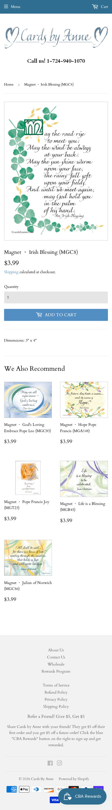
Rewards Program (56, 671)
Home (9, 84)
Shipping (11, 272)
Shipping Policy (56, 706)
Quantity (11, 286)
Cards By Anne (42, 778)
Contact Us (56, 657)
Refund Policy (56, 692)
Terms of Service (56, 685)
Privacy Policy (56, 699)
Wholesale (56, 664)
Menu (15, 6)
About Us (56, 650)
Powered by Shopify (74, 778)
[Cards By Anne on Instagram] (59, 764)
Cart (104, 6)
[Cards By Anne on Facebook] (50, 764)
